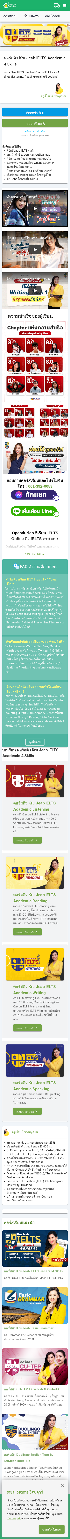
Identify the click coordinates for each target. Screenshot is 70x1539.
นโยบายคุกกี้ (14, 1518)
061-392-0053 (40, 486)
